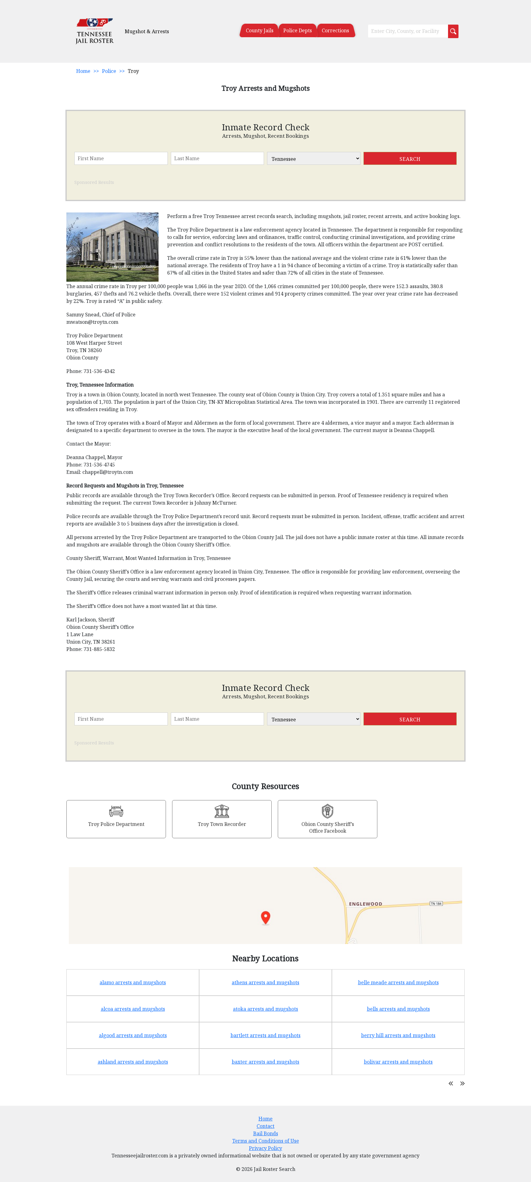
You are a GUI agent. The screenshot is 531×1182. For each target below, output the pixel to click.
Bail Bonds (265, 1133)
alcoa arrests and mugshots (133, 1008)
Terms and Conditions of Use (265, 1140)
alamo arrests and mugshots (133, 982)
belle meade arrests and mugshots (398, 982)
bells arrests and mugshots (398, 1008)
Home (83, 71)
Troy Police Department (116, 824)
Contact (265, 1126)
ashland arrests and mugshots (133, 1061)
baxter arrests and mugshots (265, 1061)
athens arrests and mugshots (265, 982)
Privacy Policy (265, 1148)
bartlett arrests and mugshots (265, 1035)
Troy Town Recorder (222, 824)
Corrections (335, 30)
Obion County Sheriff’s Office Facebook (327, 827)
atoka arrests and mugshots (265, 1008)
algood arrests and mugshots (133, 1035)
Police (109, 71)
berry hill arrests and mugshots (398, 1035)
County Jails (259, 30)
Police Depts (297, 30)
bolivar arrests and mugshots (398, 1061)
